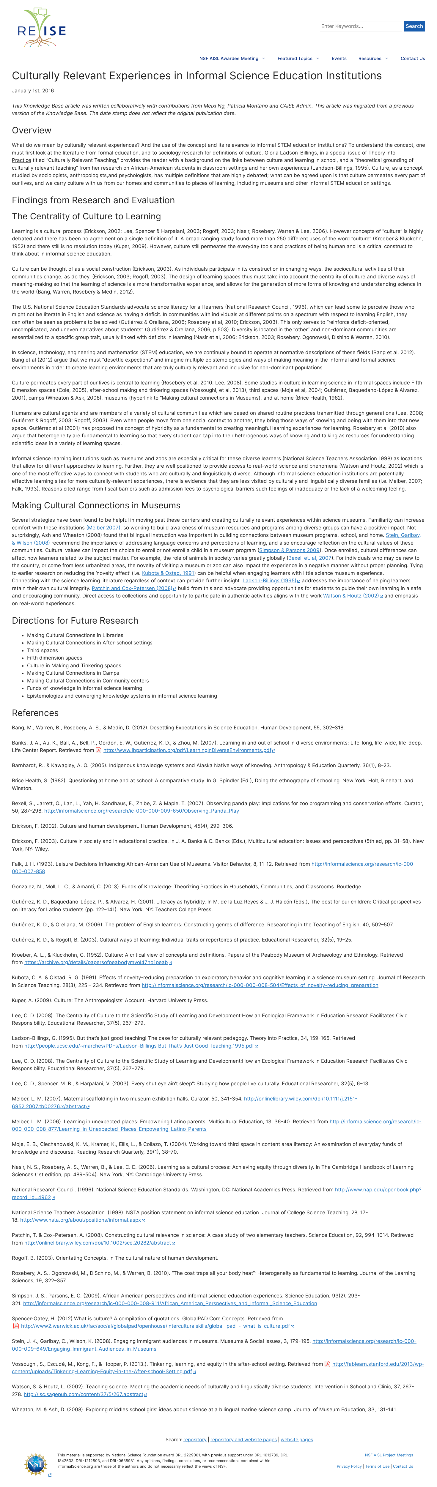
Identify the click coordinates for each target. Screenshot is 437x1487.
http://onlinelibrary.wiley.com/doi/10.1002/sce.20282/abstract (97, 1243)
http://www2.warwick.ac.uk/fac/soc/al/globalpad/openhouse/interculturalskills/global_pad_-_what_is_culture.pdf (155, 1326)
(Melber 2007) (103, 528)
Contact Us (413, 58)
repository (195, 1439)
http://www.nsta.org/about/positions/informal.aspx (80, 1220)
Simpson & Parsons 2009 (289, 550)
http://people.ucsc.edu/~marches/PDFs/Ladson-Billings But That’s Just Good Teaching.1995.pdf (139, 1046)
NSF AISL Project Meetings (389, 1455)
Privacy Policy (349, 1466)
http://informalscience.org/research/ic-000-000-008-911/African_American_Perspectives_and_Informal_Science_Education (170, 1303)
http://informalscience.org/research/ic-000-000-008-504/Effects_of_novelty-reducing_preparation (260, 985)
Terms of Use (377, 1466)
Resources (370, 58)
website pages (297, 1439)
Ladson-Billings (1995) (269, 581)
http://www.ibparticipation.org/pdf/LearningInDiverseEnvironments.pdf (187, 750)
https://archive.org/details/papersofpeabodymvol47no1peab (96, 962)
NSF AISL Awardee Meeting (228, 58)
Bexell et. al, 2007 (309, 558)
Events (339, 58)
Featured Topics (295, 58)
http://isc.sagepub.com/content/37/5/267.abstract (83, 1394)
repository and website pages (243, 1439)
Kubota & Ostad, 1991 (168, 573)
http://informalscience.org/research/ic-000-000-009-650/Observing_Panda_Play (141, 811)
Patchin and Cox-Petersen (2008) (132, 588)
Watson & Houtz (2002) (351, 596)
